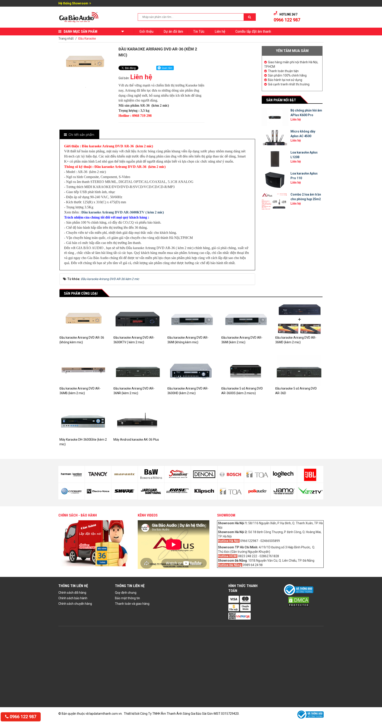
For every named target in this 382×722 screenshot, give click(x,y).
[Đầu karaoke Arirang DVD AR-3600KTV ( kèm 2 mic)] (137, 319)
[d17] (231, 474)
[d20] (257, 491)
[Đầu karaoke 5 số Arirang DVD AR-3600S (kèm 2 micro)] (245, 370)
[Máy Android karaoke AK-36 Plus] (137, 421)
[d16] (204, 491)
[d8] (98, 491)
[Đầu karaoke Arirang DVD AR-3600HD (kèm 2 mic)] (191, 370)
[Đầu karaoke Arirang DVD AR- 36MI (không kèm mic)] (191, 319)
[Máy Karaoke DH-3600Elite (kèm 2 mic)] (83, 421)
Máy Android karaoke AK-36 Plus (136, 439)
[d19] (257, 474)
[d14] (177, 491)
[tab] (79, 135)
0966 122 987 (22, 716)
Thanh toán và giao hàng (132, 603)
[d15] (204, 474)
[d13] (177, 474)
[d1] (284, 474)
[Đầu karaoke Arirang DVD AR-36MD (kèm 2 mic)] (299, 319)
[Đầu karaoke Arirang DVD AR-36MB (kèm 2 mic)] (83, 370)
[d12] (151, 491)
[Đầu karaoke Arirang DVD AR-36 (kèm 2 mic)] (85, 87)
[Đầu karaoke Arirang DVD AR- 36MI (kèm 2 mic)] (245, 319)
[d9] (124, 474)
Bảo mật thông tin (127, 598)
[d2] (284, 491)
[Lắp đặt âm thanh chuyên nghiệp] (79, 17)
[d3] (310, 474)
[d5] (71, 474)
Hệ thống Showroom (73, 3)
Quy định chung (125, 592)
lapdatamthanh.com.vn (105, 713)
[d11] (151, 474)
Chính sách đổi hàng (72, 592)
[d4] (310, 491)
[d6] (71, 491)
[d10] (124, 491)
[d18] (231, 491)
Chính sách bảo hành (72, 598)
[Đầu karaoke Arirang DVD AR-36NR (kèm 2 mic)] (137, 370)
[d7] (98, 474)
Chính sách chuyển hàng (75, 603)
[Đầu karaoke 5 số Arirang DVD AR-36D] (299, 370)
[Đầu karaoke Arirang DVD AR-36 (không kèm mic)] (83, 319)
